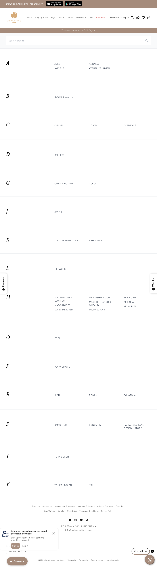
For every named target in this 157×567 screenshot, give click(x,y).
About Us (36, 506)
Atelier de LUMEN (99, 68)
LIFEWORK (60, 269)
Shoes (70, 17)
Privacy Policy (107, 511)
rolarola (130, 395)
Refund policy (84, 560)
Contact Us (47, 506)
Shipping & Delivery (86, 506)
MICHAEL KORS (97, 309)
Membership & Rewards (65, 506)
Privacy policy (72, 560)
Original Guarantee (105, 506)
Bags (53, 17)
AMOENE (59, 68)
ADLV (57, 63)
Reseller (60, 511)
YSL (91, 485)
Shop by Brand (41, 17)
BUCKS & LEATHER (64, 96)
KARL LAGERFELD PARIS (67, 240)
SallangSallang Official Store (54, 560)
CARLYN (58, 125)
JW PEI (58, 212)
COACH (93, 125)
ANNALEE (94, 63)
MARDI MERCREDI (64, 309)
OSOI (57, 338)
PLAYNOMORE (62, 366)
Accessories (81, 17)
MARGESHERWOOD (99, 297)
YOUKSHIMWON (63, 485)
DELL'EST (59, 155)
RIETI (57, 395)
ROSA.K (93, 395)
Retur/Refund (49, 511)
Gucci (92, 183)
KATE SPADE (95, 240)
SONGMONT (96, 425)
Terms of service (97, 560)
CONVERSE (130, 125)
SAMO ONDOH (62, 425)
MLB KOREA (130, 297)
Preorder (119, 506)
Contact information (112, 560)
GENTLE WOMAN (63, 183)
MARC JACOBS (62, 305)
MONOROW (130, 306)
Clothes (61, 17)
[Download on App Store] (54, 3)
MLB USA (129, 302)
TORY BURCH (61, 456)
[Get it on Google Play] (73, 3)
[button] (41, 17)
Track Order (72, 511)
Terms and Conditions (89, 511)
